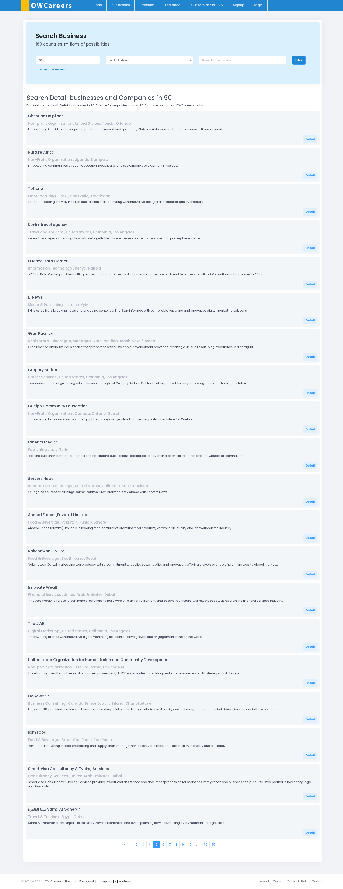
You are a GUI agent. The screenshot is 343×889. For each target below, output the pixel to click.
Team (277, 881)
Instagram (104, 881)
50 (214, 844)
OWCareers (54, 881)
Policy (305, 881)
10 (190, 844)
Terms (317, 881)
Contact (293, 881)
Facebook (87, 881)
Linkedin (71, 881)
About (264, 881)
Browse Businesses (50, 69)
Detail (310, 139)
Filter (298, 60)
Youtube (125, 881)
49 (205, 844)
